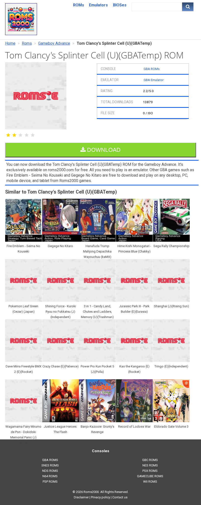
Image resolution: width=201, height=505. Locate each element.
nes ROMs (150, 465)
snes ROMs (50, 465)
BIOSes (119, 5)
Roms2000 (91, 492)
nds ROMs (50, 471)
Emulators (98, 5)
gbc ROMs (150, 460)
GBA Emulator (153, 80)
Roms (27, 43)
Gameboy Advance (54, 43)
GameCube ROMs (150, 476)
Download (103, 150)
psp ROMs (50, 481)
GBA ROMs (152, 69)
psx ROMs (150, 471)
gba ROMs (50, 460)
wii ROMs (150, 481)
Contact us (119, 497)
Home (10, 43)
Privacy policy (100, 497)
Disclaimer (81, 497)
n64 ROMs (50, 476)
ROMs (78, 5)
